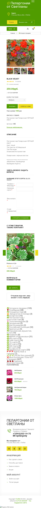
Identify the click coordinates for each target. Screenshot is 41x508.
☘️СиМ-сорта (13, 340)
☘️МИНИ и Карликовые (18, 336)
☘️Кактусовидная (15, 325)
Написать (14, 288)
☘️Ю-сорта (12, 348)
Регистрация (13, 482)
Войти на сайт (14, 479)
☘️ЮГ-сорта (12, 344)
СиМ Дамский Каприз (20, 387)
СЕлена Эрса (17, 396)
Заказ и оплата (14, 466)
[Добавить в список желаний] (20, 84)
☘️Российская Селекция (18, 327)
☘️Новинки (12, 335)
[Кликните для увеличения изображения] (20, 53)
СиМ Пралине (18, 370)
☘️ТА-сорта (12, 342)
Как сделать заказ (15, 459)
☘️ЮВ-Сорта (12, 346)
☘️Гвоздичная (13, 323)
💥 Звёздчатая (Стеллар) (18, 314)
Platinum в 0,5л (11, 263)
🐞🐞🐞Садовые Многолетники (14, 362)
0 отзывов (18, 81)
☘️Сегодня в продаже (17, 308)
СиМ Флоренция (18, 379)
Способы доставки (16, 463)
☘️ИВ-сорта (12, 338)
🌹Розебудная (13, 310)
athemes (13, 501)
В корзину (12, 106)
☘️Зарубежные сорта (16, 350)
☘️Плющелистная (15, 312)
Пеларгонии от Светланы (18, 5)
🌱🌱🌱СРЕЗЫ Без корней (19, 355)
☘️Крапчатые (13, 329)
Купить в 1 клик (26, 106)
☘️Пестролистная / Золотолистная (16, 319)
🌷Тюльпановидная (16, 321)
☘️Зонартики (13, 316)
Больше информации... (15, 127)
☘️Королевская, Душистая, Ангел (19, 332)
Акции (11, 470)
